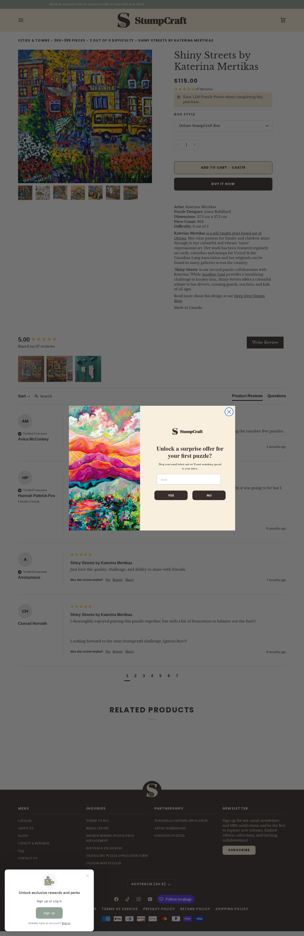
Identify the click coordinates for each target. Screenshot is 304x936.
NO (209, 495)
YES (171, 495)
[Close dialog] (229, 412)
